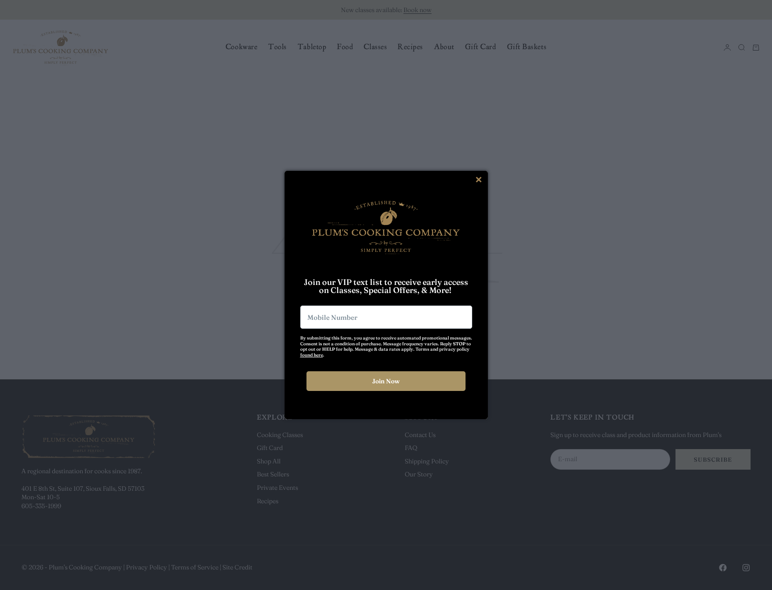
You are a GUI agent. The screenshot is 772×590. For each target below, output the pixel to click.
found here (311, 355)
